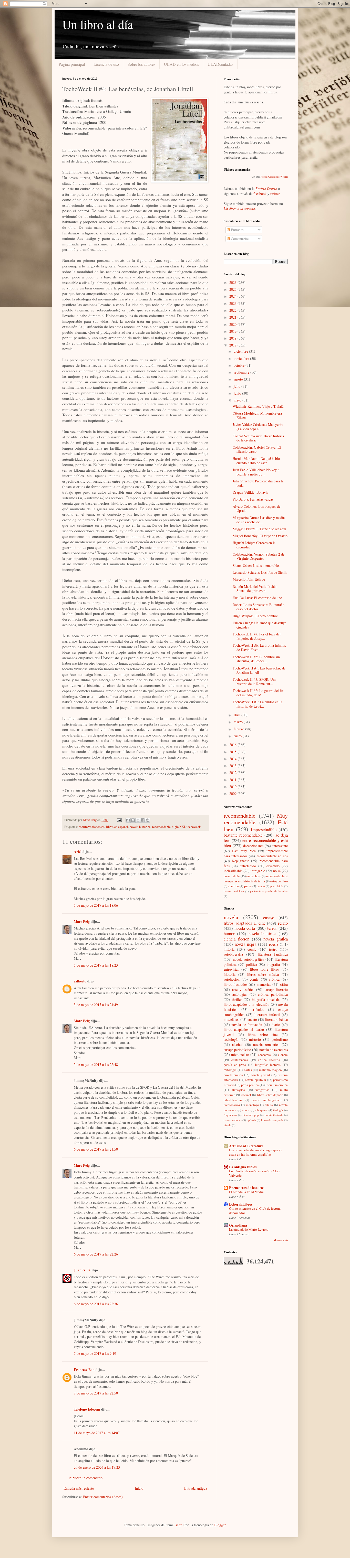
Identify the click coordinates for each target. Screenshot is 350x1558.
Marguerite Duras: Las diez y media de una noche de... (259, 519)
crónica (274, 979)
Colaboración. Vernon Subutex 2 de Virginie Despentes (258, 556)
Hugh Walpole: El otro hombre (255, 615)
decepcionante (253, 845)
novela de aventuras (273, 1049)
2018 (233, 338)
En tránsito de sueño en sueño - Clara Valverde (254, 1173)
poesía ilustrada (274, 1115)
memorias (264, 984)
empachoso (253, 876)
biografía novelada (266, 999)
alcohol (237, 1044)
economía (264, 1055)
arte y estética (243, 989)
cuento (252, 1019)
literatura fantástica (273, 954)
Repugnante (240, 860)
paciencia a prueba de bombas (269, 891)
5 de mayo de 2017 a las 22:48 (96, 1064)
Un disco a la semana (239, 208)
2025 (233, 289)
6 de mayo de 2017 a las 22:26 (96, 1254)
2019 (233, 331)
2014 (233, 758)
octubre (239, 365)
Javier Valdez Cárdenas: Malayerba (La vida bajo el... (258, 426)
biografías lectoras (268, 1065)
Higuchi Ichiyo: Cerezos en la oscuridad (254, 544)
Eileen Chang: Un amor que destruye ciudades (259, 625)
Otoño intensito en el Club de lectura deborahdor (255, 1210)
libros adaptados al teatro (244, 1029)
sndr (178, 1524)
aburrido (233, 886)
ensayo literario (276, 989)
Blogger (219, 1524)
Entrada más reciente (79, 1488)
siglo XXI (178, 827)
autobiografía (233, 954)
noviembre (242, 358)
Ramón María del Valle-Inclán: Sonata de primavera (255, 588)
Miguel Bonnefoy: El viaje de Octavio (260, 535)
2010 (233, 786)
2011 (233, 779)
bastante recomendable (243, 835)
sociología (231, 1039)
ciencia (283, 1055)
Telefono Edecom (87, 1409)
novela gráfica (275, 939)
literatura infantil (267, 1014)
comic (254, 979)
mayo (238, 400)
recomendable (161, 827)
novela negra (245, 944)
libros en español (117, 827)
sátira (284, 984)
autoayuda (238, 1090)
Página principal (72, 64)
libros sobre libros (264, 969)
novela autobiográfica (248, 959)
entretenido (248, 865)
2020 (233, 324)
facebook (259, 193)
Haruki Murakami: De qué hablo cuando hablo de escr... (256, 460)
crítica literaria (269, 1060)
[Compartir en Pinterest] (147, 820)
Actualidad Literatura (246, 1146)
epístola (251, 1120)
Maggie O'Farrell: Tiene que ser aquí (259, 528)
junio (238, 393)
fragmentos (230, 1115)
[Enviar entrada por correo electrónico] (119, 820)
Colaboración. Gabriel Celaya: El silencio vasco (257, 449)
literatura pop (251, 1115)
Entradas (236, 229)
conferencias (239, 1060)
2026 (233, 282)
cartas (248, 1070)
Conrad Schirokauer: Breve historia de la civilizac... (258, 438)
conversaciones (233, 1120)
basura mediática (234, 891)
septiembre (242, 372)
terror (272, 928)
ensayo (268, 918)
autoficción (232, 979)
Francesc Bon (84, 1369)
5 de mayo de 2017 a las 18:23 (96, 965)
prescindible (232, 876)
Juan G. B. (82, 1270)
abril (237, 714)
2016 (233, 744)
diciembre (241, 351)
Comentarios (239, 238)
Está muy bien (243, 850)
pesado (261, 886)
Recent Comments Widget (274, 176)
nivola (227, 1125)
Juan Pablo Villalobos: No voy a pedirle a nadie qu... (256, 472)
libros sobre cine (262, 1034)
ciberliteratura (233, 1100)
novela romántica (266, 1044)
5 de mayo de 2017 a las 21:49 (96, 1004)
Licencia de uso (106, 64)
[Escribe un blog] (133, 820)
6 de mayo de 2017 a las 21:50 (96, 1149)
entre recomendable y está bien (256, 843)
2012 (233, 772)
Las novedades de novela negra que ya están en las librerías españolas (255, 1152)
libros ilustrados (235, 984)
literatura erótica (276, 1085)
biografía (273, 964)
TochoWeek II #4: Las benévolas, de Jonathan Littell (259, 670)
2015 (233, 751)
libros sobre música (263, 974)
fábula (269, 1105)
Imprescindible (263, 829)
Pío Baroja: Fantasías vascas (253, 499)
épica (245, 1110)
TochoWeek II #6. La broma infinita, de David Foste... (259, 647)
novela (231, 917)
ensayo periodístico (237, 1049)
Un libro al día (97, 24)
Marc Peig (82, 921)
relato (283, 923)
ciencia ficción (236, 939)
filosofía (229, 974)
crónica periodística (273, 994)
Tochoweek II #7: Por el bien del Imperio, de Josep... (257, 636)
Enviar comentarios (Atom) (103, 1496)
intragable (258, 870)
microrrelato (240, 1054)
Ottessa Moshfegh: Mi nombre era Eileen (257, 415)
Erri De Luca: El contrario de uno (257, 597)
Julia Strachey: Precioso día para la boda (258, 483)
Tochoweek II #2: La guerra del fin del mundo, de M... (258, 692)
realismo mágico (270, 1070)
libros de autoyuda (272, 1120)
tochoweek (194, 827)
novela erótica (233, 1075)
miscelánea (231, 1019)
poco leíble (276, 886)
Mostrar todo (281, 1240)
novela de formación (246, 1024)
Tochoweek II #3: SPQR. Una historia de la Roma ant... (254, 681)
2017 (233, 345)
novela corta (244, 928)
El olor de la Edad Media (246, 1191)
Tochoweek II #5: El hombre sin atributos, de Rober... (256, 659)
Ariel (77, 851)
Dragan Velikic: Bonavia (250, 492)
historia (229, 949)
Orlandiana (238, 1225)
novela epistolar (255, 1080)
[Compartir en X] (137, 820)
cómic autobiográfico (267, 1100)
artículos (258, 1009)
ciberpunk (261, 1110)
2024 (233, 296)
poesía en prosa (235, 1065)
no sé (277, 870)
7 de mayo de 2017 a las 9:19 (95, 1353)
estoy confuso (279, 881)
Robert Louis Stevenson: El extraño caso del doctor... (258, 606)
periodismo (280, 1039)
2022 (233, 310)
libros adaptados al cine (244, 923)
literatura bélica (276, 1019)
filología (278, 1110)
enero (238, 735)
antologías (239, 994)
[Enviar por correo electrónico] (128, 820)
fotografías (262, 1090)
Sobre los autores (141, 64)
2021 (233, 317)
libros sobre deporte (270, 1095)
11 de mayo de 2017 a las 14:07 (97, 1432)
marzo (239, 721)
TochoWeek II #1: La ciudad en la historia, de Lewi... (257, 704)
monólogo (252, 1105)
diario (276, 1024)
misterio (255, 1039)
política (251, 964)
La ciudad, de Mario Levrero (249, 1229)
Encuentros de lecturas (246, 1187)
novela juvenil (260, 1075)
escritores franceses (92, 827)
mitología (230, 1070)
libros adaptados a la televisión (246, 1004)
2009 (233, 793)
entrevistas (231, 969)
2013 (233, 765)
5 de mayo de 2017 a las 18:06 (96, 905)
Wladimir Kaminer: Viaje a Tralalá (258, 406)
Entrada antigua (195, 1488)
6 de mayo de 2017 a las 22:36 (96, 1303)
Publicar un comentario (85, 1477)
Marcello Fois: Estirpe (249, 579)
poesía (273, 944)
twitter (275, 193)
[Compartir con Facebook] (142, 820)
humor (229, 933)
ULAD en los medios (181, 64)
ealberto (80, 981)
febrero (239, 729)
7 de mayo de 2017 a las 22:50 (96, 1393)
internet (246, 1095)
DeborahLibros (240, 1204)
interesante (280, 845)
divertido (273, 865)
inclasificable (233, 870)
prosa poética (250, 1085)
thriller (237, 999)
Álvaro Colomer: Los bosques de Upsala (256, 508)
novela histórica (140, 827)
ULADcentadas (220, 64)
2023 (233, 303)
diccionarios (232, 1105)
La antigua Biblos (242, 1167)
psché (248, 886)
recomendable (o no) (272, 855)
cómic (252, 949)
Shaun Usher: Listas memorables (256, 565)
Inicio (139, 1488)
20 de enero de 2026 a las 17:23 (97, 1467)
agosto (239, 379)
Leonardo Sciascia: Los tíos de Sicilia (260, 572)
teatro (273, 949)
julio (237, 386)
